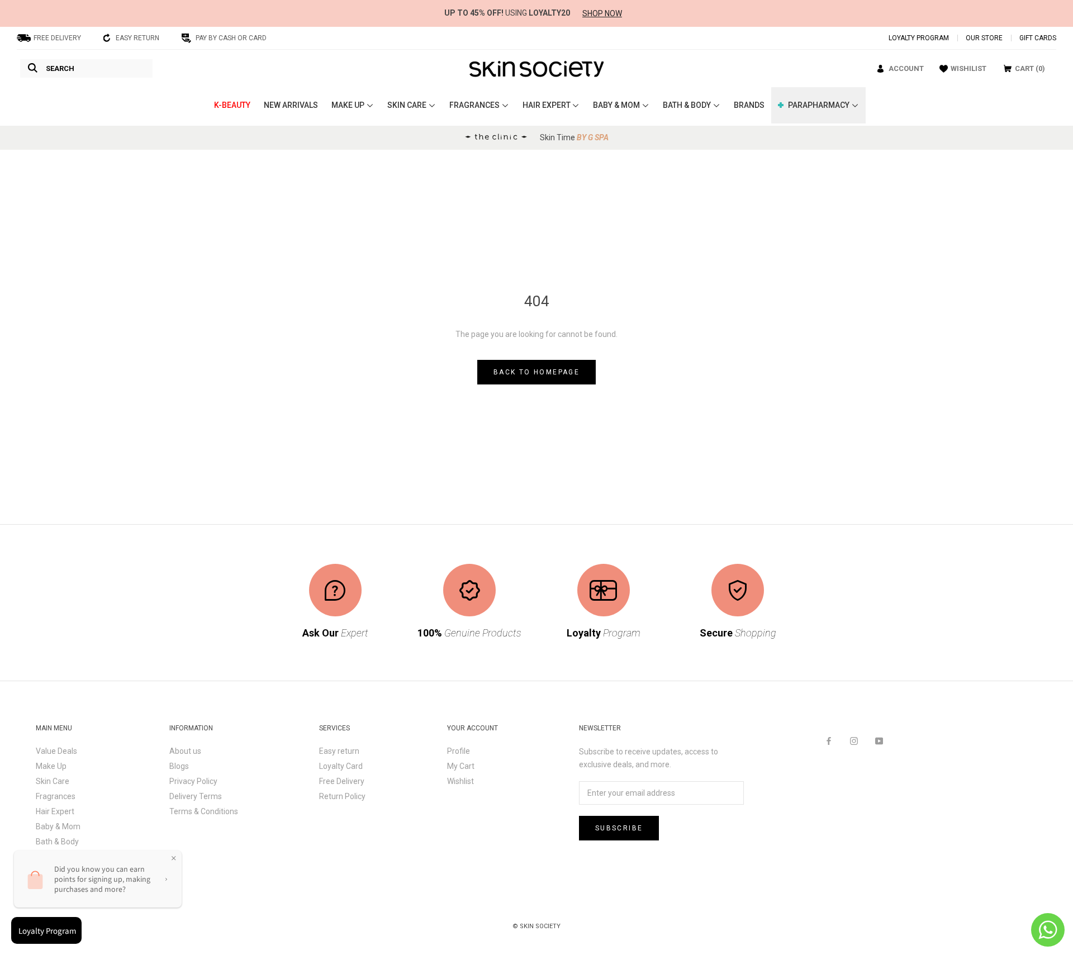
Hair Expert (55, 811)
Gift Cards (1037, 38)
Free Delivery (341, 781)
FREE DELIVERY (57, 38)
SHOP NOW (602, 13)
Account (906, 68)
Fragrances (55, 796)
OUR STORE (984, 38)
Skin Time (574, 137)
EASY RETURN (137, 38)
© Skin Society (536, 926)
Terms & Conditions (203, 811)
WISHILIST (968, 68)
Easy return (339, 751)
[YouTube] (879, 740)
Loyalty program (919, 38)
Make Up (51, 766)
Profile (458, 751)
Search (60, 68)
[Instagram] (854, 740)
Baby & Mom (58, 826)
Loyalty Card (341, 766)
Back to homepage (536, 372)
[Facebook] (829, 740)
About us (185, 751)
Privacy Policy (193, 781)
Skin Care (52, 781)
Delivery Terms (195, 796)
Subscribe (619, 828)
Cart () (1030, 68)
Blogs (179, 766)
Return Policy (342, 796)
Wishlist (460, 781)
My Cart (460, 766)
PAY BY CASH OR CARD (231, 38)
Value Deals (56, 751)
